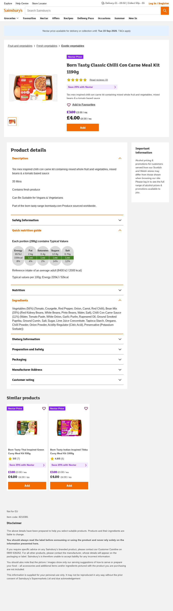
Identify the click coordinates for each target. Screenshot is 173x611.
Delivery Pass (85, 19)
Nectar (44, 18)
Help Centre (22, 3)
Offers (56, 18)
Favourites (29, 18)
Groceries (10, 18)
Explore (8, 3)
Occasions (104, 18)
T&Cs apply (124, 30)
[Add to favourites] (44, 408)
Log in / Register (159, 3)
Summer (120, 18)
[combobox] (93, 11)
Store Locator (39, 3)
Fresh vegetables (46, 45)
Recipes (68, 18)
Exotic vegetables (72, 45)
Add (82, 127)
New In (133, 18)
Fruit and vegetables (20, 45)
